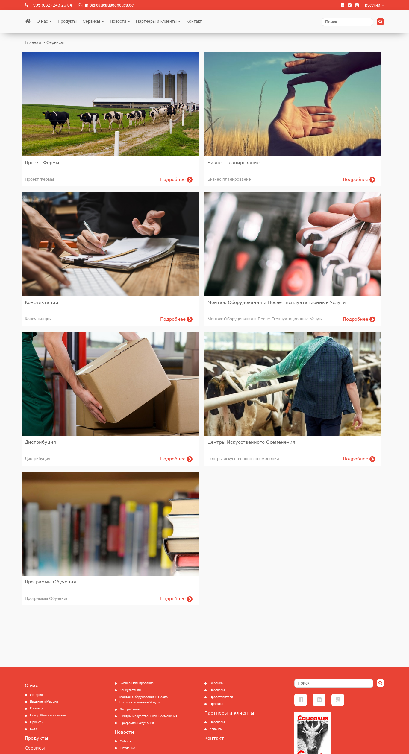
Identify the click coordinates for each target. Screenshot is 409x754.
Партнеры (217, 690)
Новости (118, 21)
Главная (33, 42)
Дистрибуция (130, 709)
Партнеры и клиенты (156, 21)
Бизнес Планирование (137, 683)
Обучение (127, 748)
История (36, 695)
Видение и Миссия (44, 701)
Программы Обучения (137, 723)
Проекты (36, 722)
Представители (221, 697)
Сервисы (91, 21)
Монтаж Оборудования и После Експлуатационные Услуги (143, 700)
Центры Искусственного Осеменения (148, 716)
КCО (33, 729)
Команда (36, 708)
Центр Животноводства (48, 715)
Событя (125, 741)
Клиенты (216, 729)
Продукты (67, 21)
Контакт (194, 21)
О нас (42, 21)
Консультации (130, 690)
